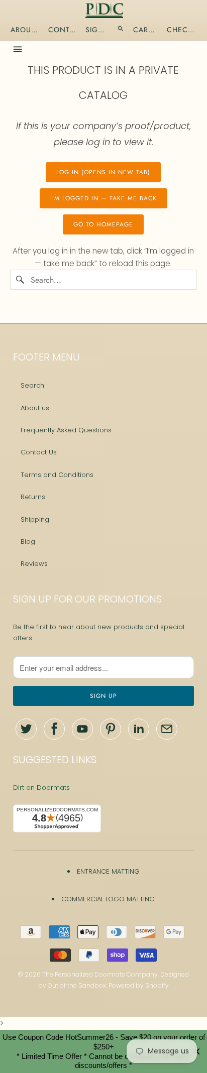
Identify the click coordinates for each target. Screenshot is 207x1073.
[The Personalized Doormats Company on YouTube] (82, 729)
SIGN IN (96, 30)
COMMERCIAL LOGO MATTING (108, 899)
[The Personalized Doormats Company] (104, 10)
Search (32, 385)
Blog (28, 541)
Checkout (182, 30)
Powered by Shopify (139, 985)
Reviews (34, 563)
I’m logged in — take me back (103, 198)
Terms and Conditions (57, 475)
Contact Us (39, 452)
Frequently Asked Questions (66, 430)
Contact (62, 30)
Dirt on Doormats (41, 787)
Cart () (145, 30)
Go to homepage (103, 224)
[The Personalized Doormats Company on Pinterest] (110, 729)
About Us (25, 30)
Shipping (35, 519)
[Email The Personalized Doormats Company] (166, 729)
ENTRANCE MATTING (108, 871)
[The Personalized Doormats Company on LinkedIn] (138, 729)
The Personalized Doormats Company (100, 974)
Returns (33, 497)
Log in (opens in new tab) (103, 172)
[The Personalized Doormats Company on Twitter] (26, 729)
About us (35, 408)
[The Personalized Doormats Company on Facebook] (54, 729)
